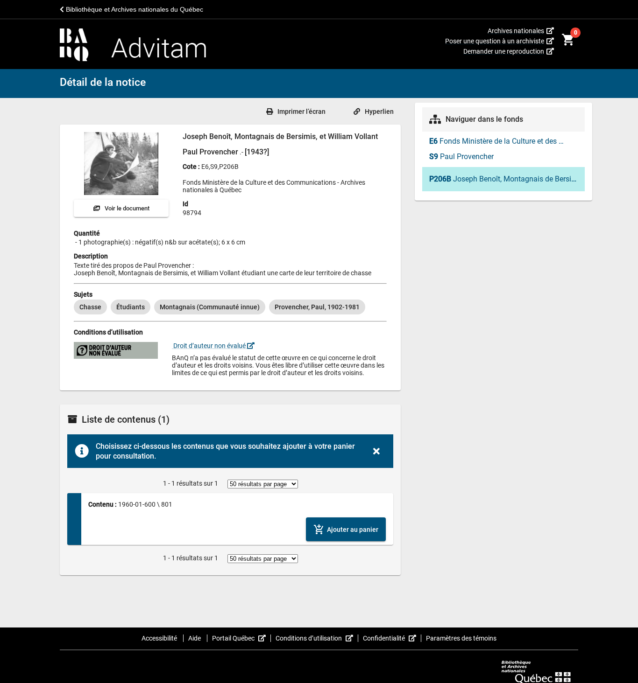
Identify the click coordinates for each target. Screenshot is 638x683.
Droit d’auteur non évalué (209, 345)
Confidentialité (392, 638)
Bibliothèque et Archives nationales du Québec (133, 9)
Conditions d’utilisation (317, 638)
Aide (195, 638)
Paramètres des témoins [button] (461, 638)
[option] (90, 307)
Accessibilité (160, 638)
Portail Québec (241, 638)
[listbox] (230, 307)
